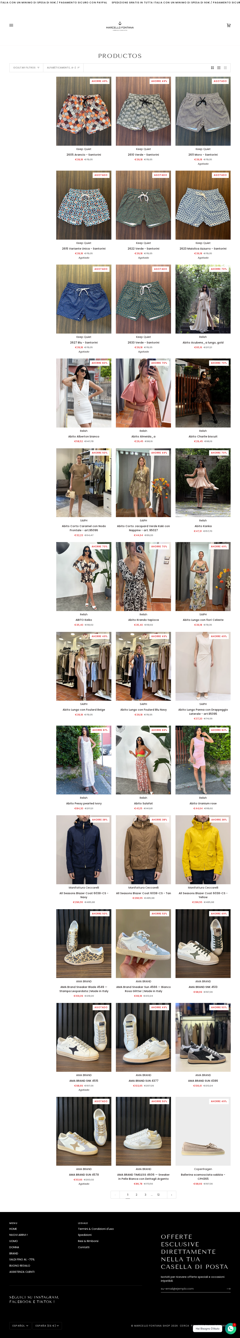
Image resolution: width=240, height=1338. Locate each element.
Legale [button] (83, 1223)
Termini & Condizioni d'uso (96, 1229)
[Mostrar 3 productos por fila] (219, 68)
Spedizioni (85, 1235)
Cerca (184, 1326)
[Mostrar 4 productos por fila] (226, 68)
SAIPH (83, 520)
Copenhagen (203, 1169)
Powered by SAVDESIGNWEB (211, 1326)
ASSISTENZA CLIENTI (21, 1272)
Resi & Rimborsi (88, 1241)
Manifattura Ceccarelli (84, 888)
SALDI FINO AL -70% (22, 1259)
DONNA (14, 1247)
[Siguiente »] (171, 1195)
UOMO (13, 1241)
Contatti (83, 1247)
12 (158, 1195)
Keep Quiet (83, 149)
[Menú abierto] (15, 25)
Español (19, 1326)
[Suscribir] (226, 1289)
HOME (13, 1229)
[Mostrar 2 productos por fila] (212, 68)
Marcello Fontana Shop (152, 1326)
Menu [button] (13, 1223)
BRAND (13, 1253)
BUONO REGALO (19, 1266)
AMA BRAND (84, 981)
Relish (203, 337)
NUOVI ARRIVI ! (18, 1235)
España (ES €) (46, 1326)
